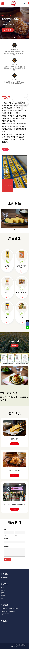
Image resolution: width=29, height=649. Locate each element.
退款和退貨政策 (4, 577)
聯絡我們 (3, 595)
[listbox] (24, 3)
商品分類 (3, 590)
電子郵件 (6, 538)
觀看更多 (14, 443)
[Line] (27, 327)
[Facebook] (27, 324)
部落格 (2, 593)
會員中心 (3, 598)
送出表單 (7, 560)
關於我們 (3, 587)
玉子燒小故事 (14, 439)
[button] (12, 37)
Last (16, 535)
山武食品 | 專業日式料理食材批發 (18, 645)
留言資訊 (6, 546)
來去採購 (14, 345)
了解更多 (8, 30)
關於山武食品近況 (14, 470)
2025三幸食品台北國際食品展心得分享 (14, 504)
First (5, 535)
